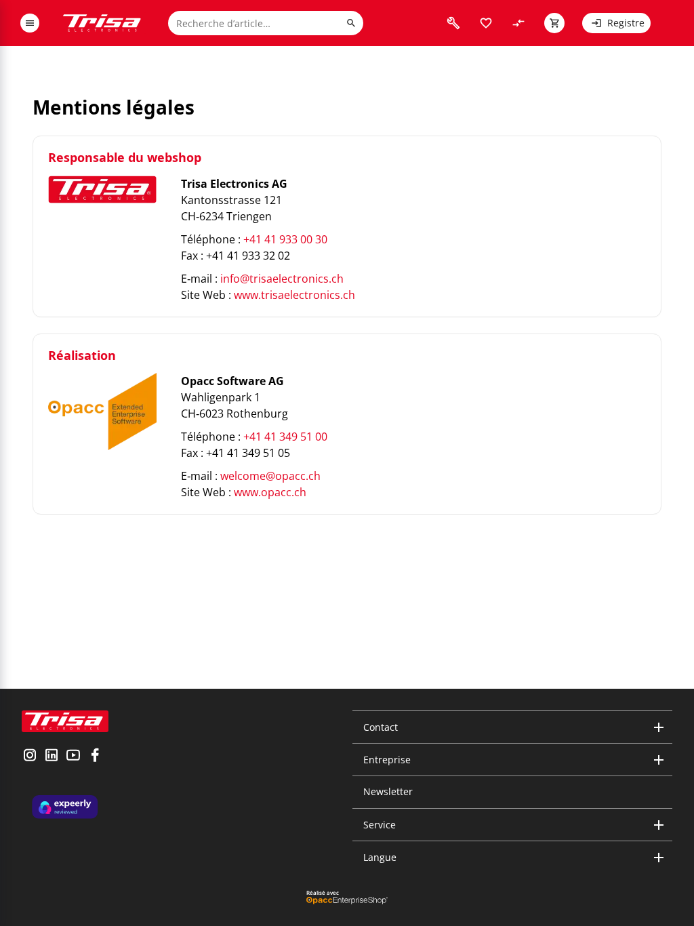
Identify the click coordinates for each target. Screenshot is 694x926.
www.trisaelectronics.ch (294, 294)
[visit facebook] (95, 756)
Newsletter (388, 791)
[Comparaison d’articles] (518, 23)
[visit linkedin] (51, 756)
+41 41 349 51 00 (285, 436)
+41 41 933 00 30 (285, 239)
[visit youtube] (73, 756)
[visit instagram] (30, 756)
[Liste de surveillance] (486, 23)
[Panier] (554, 23)
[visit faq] (453, 23)
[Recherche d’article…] (351, 23)
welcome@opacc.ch (270, 475)
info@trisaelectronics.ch (282, 278)
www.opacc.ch (270, 492)
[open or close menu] (30, 23)
